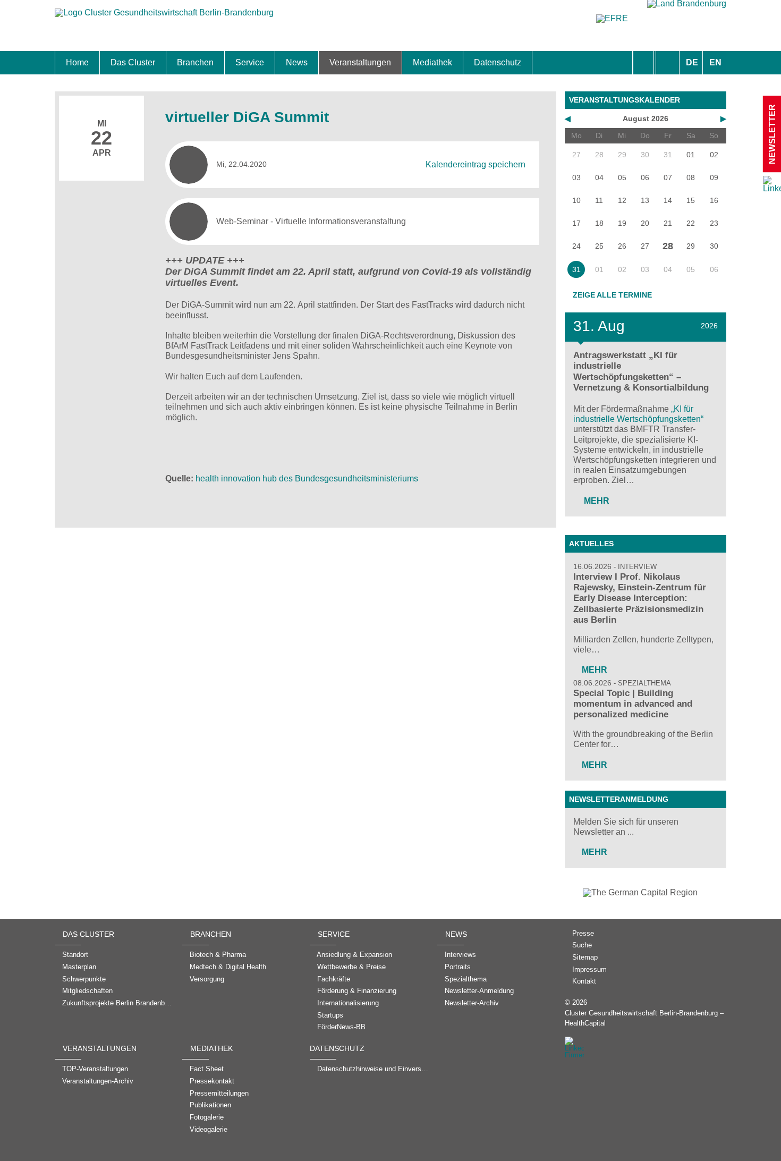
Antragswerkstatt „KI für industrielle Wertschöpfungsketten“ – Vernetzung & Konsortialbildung (641, 371)
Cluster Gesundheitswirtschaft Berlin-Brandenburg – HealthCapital (644, 1018)
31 (576, 269)
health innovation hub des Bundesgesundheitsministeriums (307, 478)
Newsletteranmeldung (618, 799)
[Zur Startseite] (164, 17)
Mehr (595, 500)
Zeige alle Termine (612, 295)
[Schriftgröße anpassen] (667, 62)
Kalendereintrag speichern (475, 164)
